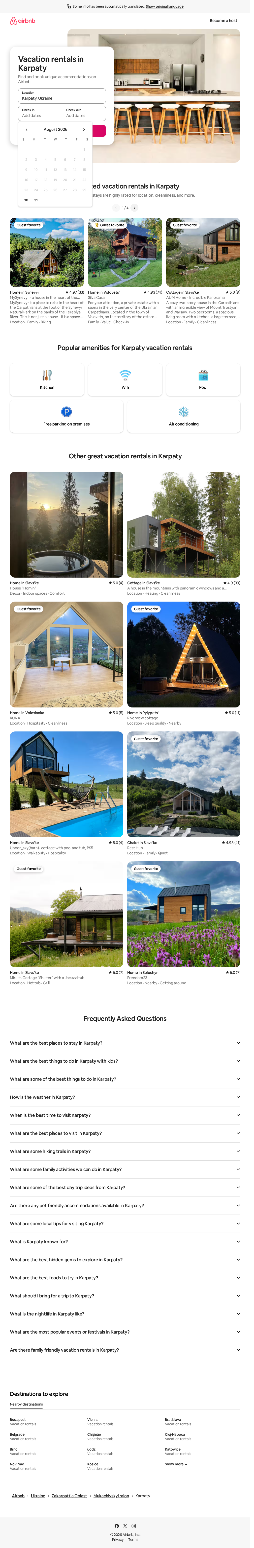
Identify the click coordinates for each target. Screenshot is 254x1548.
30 (26, 200)
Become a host (223, 20)
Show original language (165, 6)
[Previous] (116, 208)
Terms (133, 1539)
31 (36, 200)
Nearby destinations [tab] (26, 1404)
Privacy (118, 1539)
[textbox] (40, 115)
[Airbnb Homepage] (22, 20)
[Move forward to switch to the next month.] (83, 129)
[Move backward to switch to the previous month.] (26, 129)
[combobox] (62, 98)
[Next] (134, 208)
